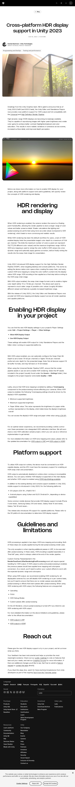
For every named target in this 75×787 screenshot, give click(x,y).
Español (46, 684)
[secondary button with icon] (71, 3)
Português (34, 684)
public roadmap (41, 658)
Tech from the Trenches (44, 673)
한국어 (60, 684)
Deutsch (13, 684)
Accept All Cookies (50, 783)
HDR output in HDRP (57, 441)
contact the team (22, 666)
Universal (13, 114)
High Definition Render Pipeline (32, 114)
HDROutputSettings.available (49, 479)
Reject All (35, 783)
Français (26, 684)
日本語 (19, 684)
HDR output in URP (38, 441)
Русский (54, 684)
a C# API (62, 416)
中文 (40, 684)
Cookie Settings (21, 783)
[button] (37, 11)
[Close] (73, 773)
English (6, 684)
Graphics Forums (39, 660)
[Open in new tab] (16, 709)
